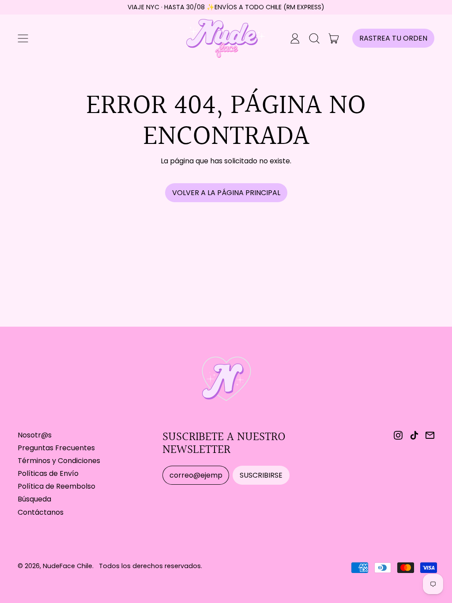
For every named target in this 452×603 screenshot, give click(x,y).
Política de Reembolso (56, 486)
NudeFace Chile (67, 566)
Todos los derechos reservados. (150, 566)
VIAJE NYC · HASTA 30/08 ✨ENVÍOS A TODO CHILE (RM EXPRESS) (226, 7)
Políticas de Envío (48, 473)
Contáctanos (41, 512)
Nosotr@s (35, 435)
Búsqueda (34, 499)
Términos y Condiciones (59, 461)
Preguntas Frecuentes (56, 448)
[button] (314, 38)
